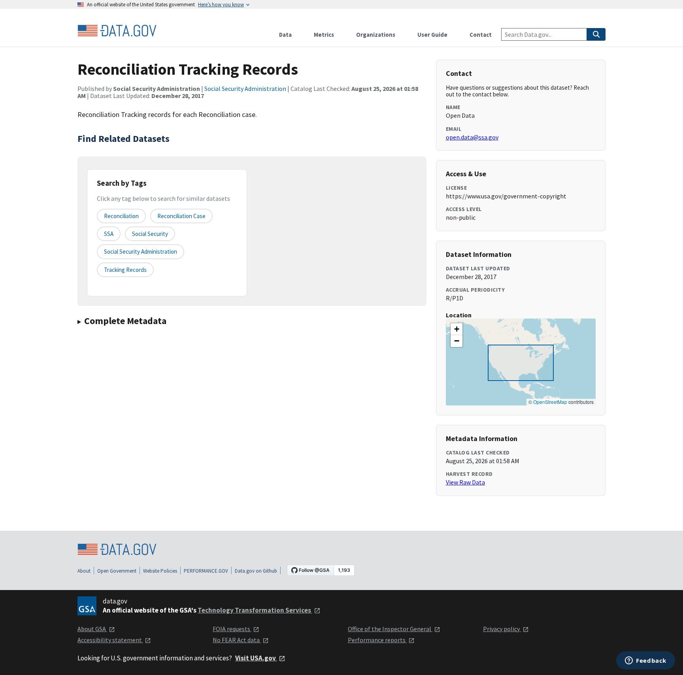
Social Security (150, 234)
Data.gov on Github (256, 571)
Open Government (116, 571)
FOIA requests (232, 629)
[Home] (117, 30)
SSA (108, 234)
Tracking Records (125, 269)
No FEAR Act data (237, 640)
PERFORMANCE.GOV (206, 571)
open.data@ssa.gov (472, 137)
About (84, 571)
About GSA (92, 629)
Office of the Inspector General (390, 629)
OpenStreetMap (550, 401)
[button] (456, 329)
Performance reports (377, 640)
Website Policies (160, 571)
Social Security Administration (245, 88)
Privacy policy (502, 629)
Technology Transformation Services (255, 610)
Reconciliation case (181, 216)
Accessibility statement (110, 640)
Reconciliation (121, 216)
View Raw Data (465, 482)
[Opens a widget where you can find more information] (645, 661)
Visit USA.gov (256, 658)
